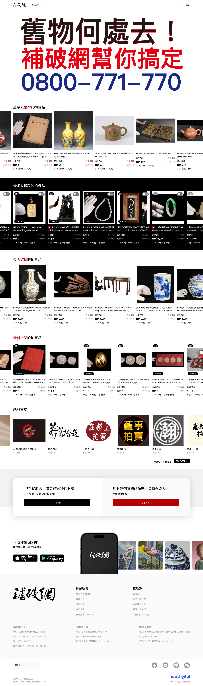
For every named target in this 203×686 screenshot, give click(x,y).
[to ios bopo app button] (25, 558)
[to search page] (179, 5)
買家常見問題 (139, 604)
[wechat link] (187, 665)
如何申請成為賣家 (141, 614)
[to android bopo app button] (52, 558)
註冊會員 (57, 502)
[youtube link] (165, 665)
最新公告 (80, 599)
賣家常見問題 (139, 609)
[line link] (176, 665)
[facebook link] (154, 665)
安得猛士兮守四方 (84, 614)
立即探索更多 (181, 461)
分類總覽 (36, 5)
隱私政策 (80, 604)
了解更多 (145, 502)
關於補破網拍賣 (83, 593)
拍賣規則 (137, 593)
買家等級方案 (139, 599)
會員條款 (80, 609)
